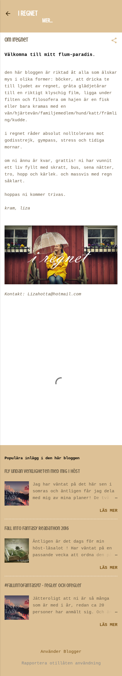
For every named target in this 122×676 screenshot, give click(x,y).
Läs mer (108, 510)
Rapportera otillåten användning (61, 663)
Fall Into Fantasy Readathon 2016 (37, 528)
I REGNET (28, 13)
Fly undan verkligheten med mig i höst (42, 471)
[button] (114, 41)
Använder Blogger (61, 651)
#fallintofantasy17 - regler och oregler (43, 585)
